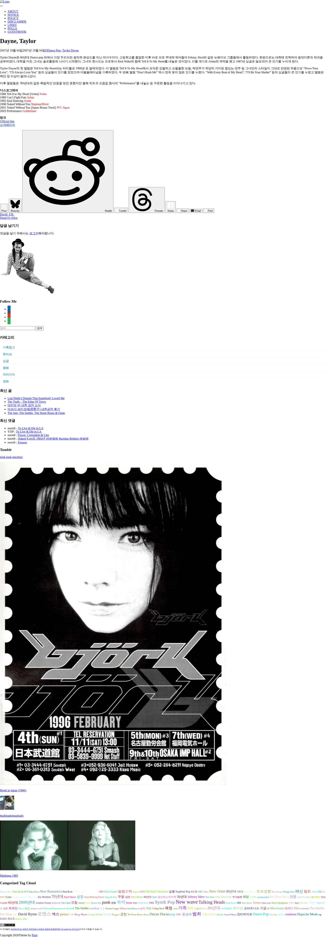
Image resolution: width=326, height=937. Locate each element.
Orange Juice (289, 892)
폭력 (121, 902)
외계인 (13, 908)
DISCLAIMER (17, 21)
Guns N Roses (230, 915)
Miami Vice (6, 891)
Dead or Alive (21, 919)
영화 (6, 381)
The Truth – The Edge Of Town (27, 401)
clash (175, 909)
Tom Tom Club (223, 896)
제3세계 (107, 914)
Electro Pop (96, 903)
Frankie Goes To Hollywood (24, 897)
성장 (80, 897)
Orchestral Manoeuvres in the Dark (58, 908)
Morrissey (277, 908)
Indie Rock (7, 918)
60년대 (13, 902)
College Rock (158, 908)
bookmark (303, 908)
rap (320, 914)
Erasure (22, 442)
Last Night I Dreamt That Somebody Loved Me (36, 398)
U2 (296, 908)
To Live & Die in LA (30, 428)
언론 (5, 908)
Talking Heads (211, 902)
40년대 (147, 897)
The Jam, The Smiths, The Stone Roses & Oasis (36, 413)
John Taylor (247, 903)
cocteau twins (263, 897)
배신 (299, 891)
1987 (15, 915)
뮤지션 (7, 354)
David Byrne (27, 914)
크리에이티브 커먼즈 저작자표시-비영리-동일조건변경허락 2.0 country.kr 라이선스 (45, 929)
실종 (172, 891)
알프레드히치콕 (167, 897)
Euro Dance (70, 897)
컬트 (307, 891)
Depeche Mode (307, 914)
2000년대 (27, 902)
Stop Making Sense (94, 897)
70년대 (57, 896)
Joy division (44, 897)
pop (172, 914)
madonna (290, 914)
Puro (34, 935)
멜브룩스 (315, 897)
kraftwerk (56, 903)
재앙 (246, 896)
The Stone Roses (135, 914)
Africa (146, 915)
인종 (102, 908)
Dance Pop (54, 50)
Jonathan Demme (43, 903)
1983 (151, 903)
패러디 (289, 908)
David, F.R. (7, 214)
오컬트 (253, 897)
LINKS (12, 25)
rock (142, 891)
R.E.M (194, 892)
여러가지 (9, 374)
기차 (71, 914)
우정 (121, 897)
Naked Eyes (34, 892)
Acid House (132, 909)
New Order (217, 891)
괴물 (263, 908)
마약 (190, 908)
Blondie (220, 915)
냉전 (127, 897)
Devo (204, 909)
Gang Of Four (111, 897)
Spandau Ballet (91, 892)
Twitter (8, 897)
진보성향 (264, 891)
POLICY (13, 18)
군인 (123, 914)
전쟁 (293, 897)
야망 (148, 908)
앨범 (6, 367)
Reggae (116, 914)
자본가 (313, 902)
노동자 (197, 908)
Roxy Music (81, 914)
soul (87, 902)
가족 (182, 908)
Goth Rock (94, 908)
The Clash (65, 903)
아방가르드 (209, 914)
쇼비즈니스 (251, 908)
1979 (26, 892)
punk (106, 902)
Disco (21, 908)
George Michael (95, 914)
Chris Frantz (110, 891)
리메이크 (78, 891)
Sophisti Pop (183, 891)
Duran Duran (159, 914)
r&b (239, 902)
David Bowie (250, 891)
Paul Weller (137, 897)
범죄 (196, 913)
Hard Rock (67, 891)
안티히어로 (244, 914)
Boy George (277, 892)
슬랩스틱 (125, 891)
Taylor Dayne (70, 50)
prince (64, 914)
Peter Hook (18, 892)
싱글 (6, 361)
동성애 (187, 914)
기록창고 (9, 347)
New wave (187, 902)
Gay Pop (273, 915)
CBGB (240, 891)
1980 (101, 892)
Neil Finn (304, 903)
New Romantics (51, 891)
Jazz (297, 902)
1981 (178, 914)
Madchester (231, 903)
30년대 (281, 914)
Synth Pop (165, 902)
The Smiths (81, 908)
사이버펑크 (226, 908)
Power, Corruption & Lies (33, 435)
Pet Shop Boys (279, 897)
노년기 (141, 908)
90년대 (231, 891)
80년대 (214, 908)
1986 (314, 892)
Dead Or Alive (9, 217)
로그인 (33, 233)
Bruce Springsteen (279, 903)
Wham (123, 908)
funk (154, 897)
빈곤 (27, 908)
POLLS (12, 28)
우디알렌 (237, 897)
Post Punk (6, 914)
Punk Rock (143, 903)
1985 (291, 902)
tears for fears (304, 897)
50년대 (182, 897)
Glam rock (266, 903)
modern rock (36, 909)
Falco (206, 892)
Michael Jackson (157, 891)
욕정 (168, 908)
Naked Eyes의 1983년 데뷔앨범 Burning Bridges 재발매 (53, 438)
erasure (81, 903)
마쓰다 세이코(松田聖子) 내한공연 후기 (34, 409)
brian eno (131, 902)
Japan (136, 891)
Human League (112, 908)
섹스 (55, 914)
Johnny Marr (196, 897)
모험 (74, 902)
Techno (257, 902)
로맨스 (44, 913)
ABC (200, 891)
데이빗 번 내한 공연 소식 (24, 405)
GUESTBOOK (17, 31)
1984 (319, 891)
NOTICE (13, 14)
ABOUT (13, 11)
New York (209, 897)
